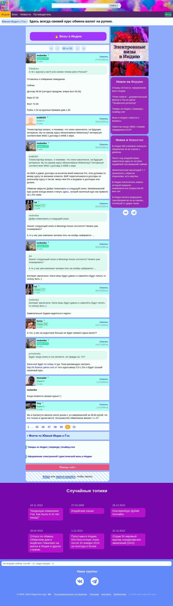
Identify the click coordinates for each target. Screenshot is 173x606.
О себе (40, 61)
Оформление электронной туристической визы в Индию (59, 456)
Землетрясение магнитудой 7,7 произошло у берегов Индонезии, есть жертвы (128, 173)
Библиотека (120, 594)
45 (37, 427)
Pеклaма (94, 594)
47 (49, 427)
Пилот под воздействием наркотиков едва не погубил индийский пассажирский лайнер (129, 161)
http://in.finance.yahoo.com (40, 367)
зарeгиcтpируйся (65, 476)
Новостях (136, 140)
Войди (46, 476)
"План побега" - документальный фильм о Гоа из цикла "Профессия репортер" (129, 100)
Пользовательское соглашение (70, 594)
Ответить (104, 57)
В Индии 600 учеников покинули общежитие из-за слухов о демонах (129, 149)
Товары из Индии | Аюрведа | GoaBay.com (51, 447)
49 (61, 427)
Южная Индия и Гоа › (14, 21)
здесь (66, 191)
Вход (168, 14)
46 (43, 427)
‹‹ (51, 48)
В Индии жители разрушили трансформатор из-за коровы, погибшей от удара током (128, 200)
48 (55, 427)
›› (84, 48)
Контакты (106, 594)
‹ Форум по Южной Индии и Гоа (48, 435)
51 (74, 427)
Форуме (137, 81)
